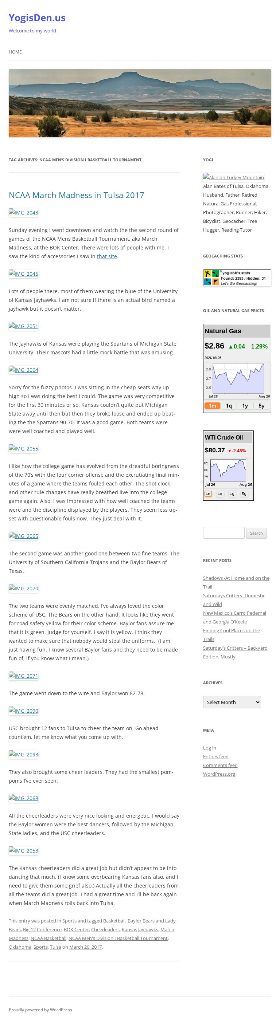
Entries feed (216, 756)
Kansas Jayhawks (140, 929)
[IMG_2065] (23, 535)
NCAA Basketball (48, 938)
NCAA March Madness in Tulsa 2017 (76, 194)
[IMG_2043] (23, 212)
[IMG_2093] (23, 754)
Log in (209, 747)
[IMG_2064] (23, 369)
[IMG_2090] (23, 710)
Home (15, 52)
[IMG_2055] (23, 448)
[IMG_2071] (23, 675)
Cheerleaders (105, 929)
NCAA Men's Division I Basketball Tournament (118, 938)
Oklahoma (20, 947)
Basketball (114, 920)
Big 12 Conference (42, 929)
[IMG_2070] (23, 588)
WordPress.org (219, 774)
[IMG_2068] (23, 798)
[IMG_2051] (23, 326)
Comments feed (220, 765)
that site (107, 256)
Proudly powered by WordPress (40, 1010)
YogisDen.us (37, 17)
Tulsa (55, 947)
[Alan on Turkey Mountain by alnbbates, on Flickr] (233, 177)
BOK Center (76, 929)
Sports (69, 920)
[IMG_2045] (23, 273)
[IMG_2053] (23, 850)
